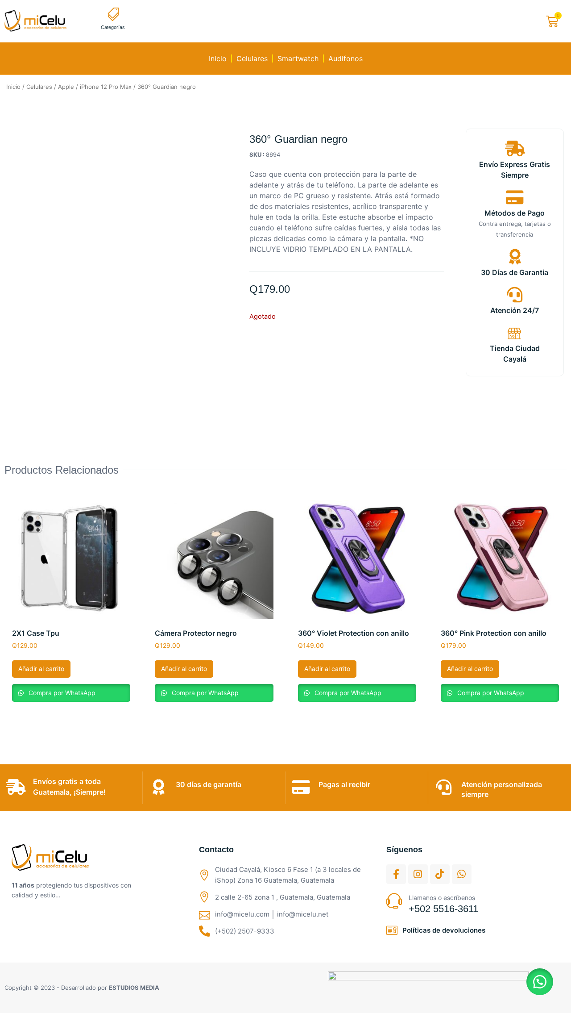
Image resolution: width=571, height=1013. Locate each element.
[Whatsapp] (462, 874)
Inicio (218, 58)
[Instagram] (418, 874)
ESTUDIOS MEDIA (134, 987)
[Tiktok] (440, 874)
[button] (539, 981)
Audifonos (345, 58)
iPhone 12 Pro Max (106, 86)
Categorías (113, 27)
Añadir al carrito (41, 668)
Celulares (252, 58)
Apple (66, 86)
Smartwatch (298, 58)
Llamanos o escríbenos (442, 897)
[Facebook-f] (396, 874)
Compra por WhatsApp (61, 692)
